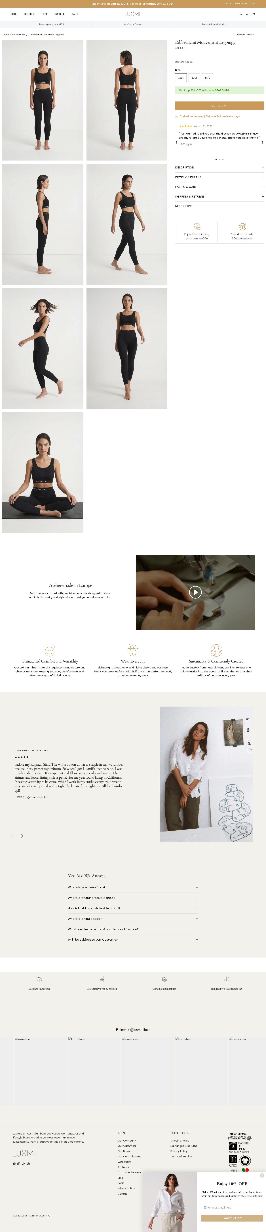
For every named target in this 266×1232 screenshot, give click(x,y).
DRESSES (29, 14)
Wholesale (124, 1162)
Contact (123, 1194)
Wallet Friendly (19, 34)
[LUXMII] (133, 14)
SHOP (14, 14)
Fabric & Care (186, 187)
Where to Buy (126, 1188)
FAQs (228, 3)
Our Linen (124, 1151)
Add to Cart (219, 105)
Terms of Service (181, 1156)
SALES (75, 14)
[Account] (240, 14)
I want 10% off (232, 1218)
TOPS (44, 14)
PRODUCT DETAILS (188, 177)
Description (184, 167)
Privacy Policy (178, 1151)
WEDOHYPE (44, 1215)
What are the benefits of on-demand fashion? (103, 929)
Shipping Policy (179, 1140)
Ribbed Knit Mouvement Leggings (48, 34)
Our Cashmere (127, 1146)
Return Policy (240, 3)
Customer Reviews (129, 1172)
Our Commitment (129, 1156)
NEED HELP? (183, 206)
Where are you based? (85, 919)
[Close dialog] (262, 1175)
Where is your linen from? (86, 887)
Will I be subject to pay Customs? (93, 939)
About (252, 3)
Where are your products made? (92, 898)
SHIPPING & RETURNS (189, 196)
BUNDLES (60, 14)
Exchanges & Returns (183, 1146)
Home (6, 34)
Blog (120, 1178)
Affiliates (123, 1167)
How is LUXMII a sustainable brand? (94, 908)
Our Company (127, 1140)
